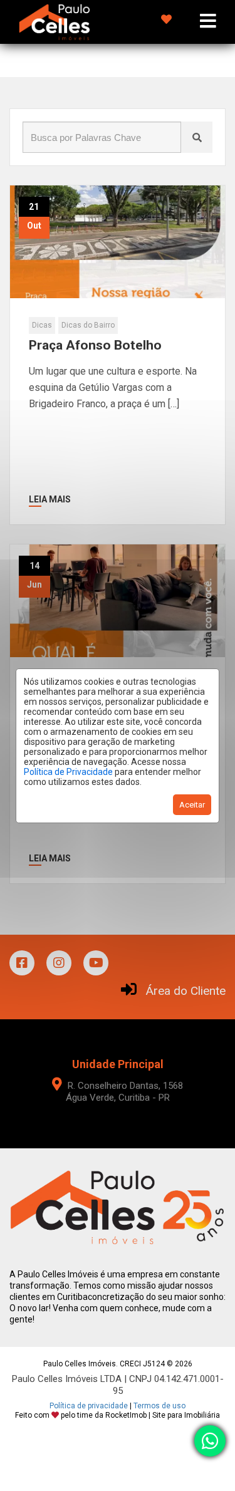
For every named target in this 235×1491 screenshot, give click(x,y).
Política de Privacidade (68, 772)
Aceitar (192, 804)
